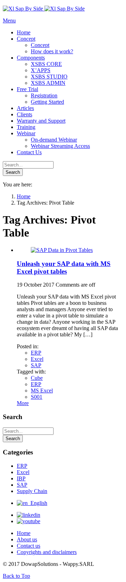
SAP (36, 365)
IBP (21, 478)
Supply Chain (32, 491)
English (37, 503)
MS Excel (42, 390)
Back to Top (16, 576)
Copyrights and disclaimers (47, 552)
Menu (9, 20)
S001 (36, 397)
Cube (37, 378)
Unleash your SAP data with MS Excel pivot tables (64, 267)
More (23, 403)
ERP (36, 353)
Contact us (28, 546)
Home (23, 533)
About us (27, 539)
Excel (37, 359)
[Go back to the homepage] (44, 9)
